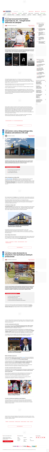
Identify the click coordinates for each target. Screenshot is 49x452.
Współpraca (25, 437)
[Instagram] (40, 437)
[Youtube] (44, 437)
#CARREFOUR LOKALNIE (17, 421)
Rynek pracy (24, 14)
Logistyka (29, 14)
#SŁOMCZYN (31, 421)
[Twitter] (3, 22)
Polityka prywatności (25, 441)
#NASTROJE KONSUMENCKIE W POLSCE (18, 120)
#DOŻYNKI (28, 421)
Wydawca (31, 437)
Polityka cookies (32, 440)
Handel (4, 14)
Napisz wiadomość (32, 136)
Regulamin (18, 440)
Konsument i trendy (10, 14)
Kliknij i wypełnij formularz (8, 441)
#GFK (13, 120)
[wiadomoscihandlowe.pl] (7, 11)
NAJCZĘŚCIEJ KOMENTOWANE (40, 80)
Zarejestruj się (25, 439)
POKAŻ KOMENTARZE (20, 125)
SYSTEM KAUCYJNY (37, 13)
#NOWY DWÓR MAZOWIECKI (21, 241)
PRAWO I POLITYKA (30, 13)
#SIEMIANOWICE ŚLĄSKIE (8, 242)
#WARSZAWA (15, 241)
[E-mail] (3, 26)
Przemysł (34, 14)
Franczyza (39, 14)
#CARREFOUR (7, 421)
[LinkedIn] (36, 437)
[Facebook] (3, 18)
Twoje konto (18, 439)
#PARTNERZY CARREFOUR (23, 421)
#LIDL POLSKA (7, 241)
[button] (16, 66)
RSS (30, 439)
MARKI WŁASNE (25, 13)
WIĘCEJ (44, 14)
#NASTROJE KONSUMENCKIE (9, 120)
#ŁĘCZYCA (26, 241)
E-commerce (18, 14)
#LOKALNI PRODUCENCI (11, 421)
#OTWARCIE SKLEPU (11, 241)
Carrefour (23, 357)
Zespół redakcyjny (18, 438)
